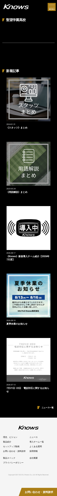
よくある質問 (36, 446)
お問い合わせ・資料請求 (14, 451)
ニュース (34, 437)
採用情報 (34, 451)
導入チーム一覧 (37, 442)
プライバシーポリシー (13, 462)
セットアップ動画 (11, 446)
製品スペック (9, 458)
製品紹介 (7, 442)
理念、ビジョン (10, 437)
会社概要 (34, 458)
